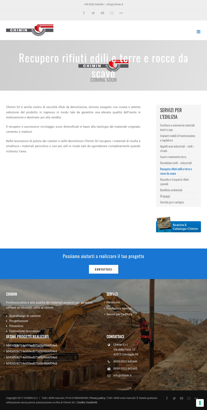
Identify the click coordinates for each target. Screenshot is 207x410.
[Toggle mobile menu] (199, 32)
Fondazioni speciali (120, 308)
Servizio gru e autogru (172, 202)
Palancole (113, 302)
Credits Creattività (87, 402)
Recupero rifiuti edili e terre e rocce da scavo (176, 171)
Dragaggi (165, 196)
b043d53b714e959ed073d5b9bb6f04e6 (31, 345)
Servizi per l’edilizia (119, 314)
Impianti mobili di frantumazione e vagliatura (177, 137)
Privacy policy (97, 397)
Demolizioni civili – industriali (176, 162)
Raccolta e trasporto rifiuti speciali (174, 181)
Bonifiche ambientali (171, 190)
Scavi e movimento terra (173, 156)
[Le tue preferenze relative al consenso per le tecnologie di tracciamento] (200, 403)
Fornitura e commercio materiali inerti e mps (177, 127)
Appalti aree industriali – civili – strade (177, 148)
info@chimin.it (115, 4)
